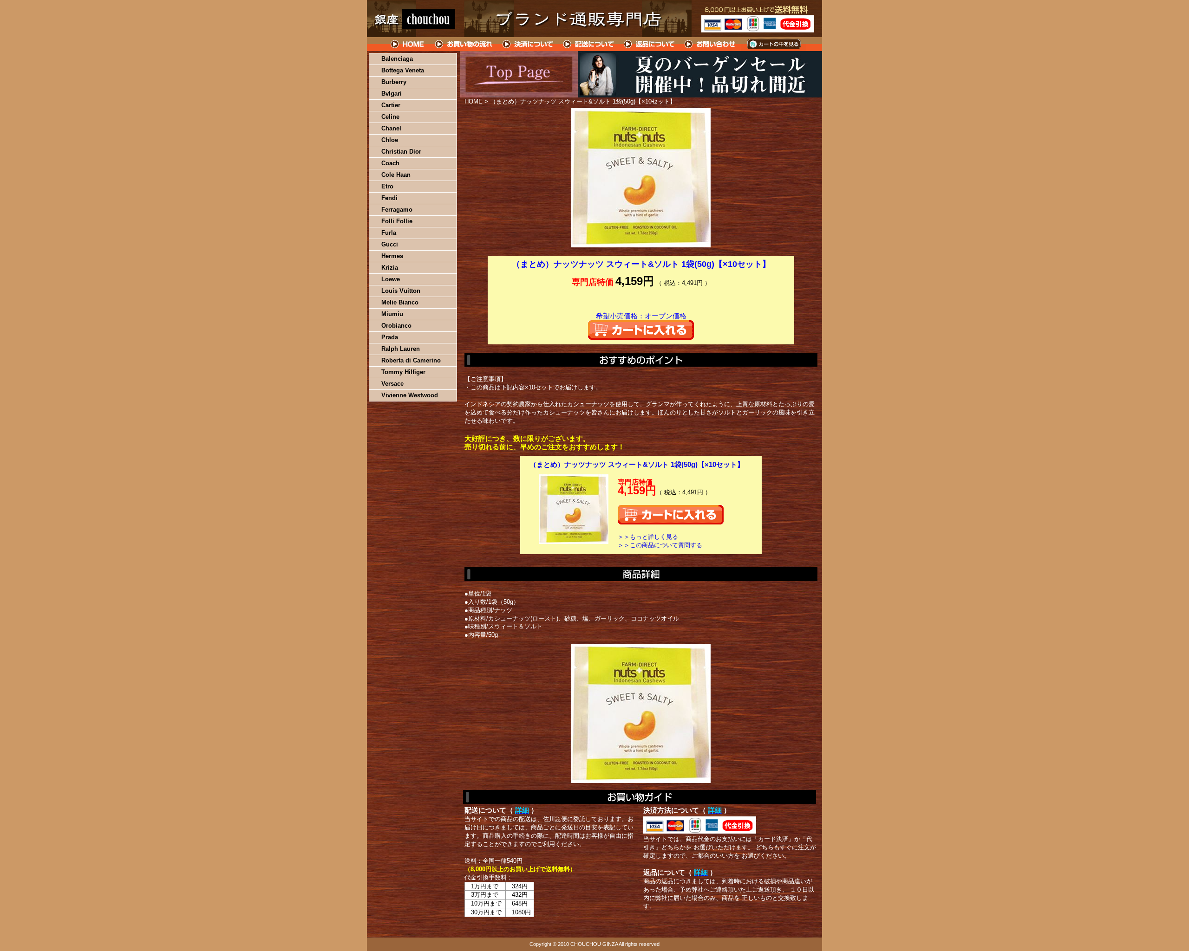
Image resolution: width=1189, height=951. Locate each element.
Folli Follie (396, 221)
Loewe (390, 279)
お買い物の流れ (463, 44)
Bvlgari (391, 93)
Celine (390, 116)
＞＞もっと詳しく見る (648, 536)
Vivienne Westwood (409, 395)
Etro (387, 186)
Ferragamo (396, 209)
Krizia (389, 267)
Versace (392, 383)
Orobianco (396, 325)
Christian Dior (401, 151)
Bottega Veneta (402, 70)
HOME (408, 44)
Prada (389, 337)
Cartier (390, 105)
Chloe (389, 139)
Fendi (389, 197)
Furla (388, 232)
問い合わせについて (710, 44)
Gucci (389, 244)
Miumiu (392, 314)
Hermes (392, 255)
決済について (527, 44)
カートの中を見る (773, 44)
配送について (588, 44)
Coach (390, 163)
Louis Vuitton (400, 290)
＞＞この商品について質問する (660, 545)
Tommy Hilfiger (403, 372)
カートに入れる (641, 330)
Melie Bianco (399, 302)
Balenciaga (397, 58)
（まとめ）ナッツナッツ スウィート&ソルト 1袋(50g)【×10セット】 (636, 464)
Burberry (393, 81)
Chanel (391, 128)
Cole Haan (396, 174)
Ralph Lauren (400, 348)
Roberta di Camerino (411, 360)
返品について (649, 44)
